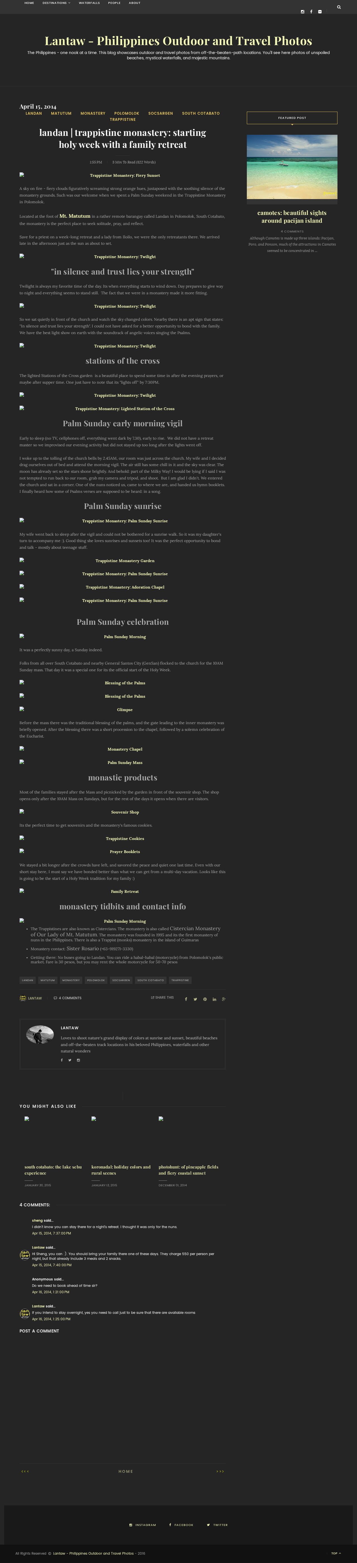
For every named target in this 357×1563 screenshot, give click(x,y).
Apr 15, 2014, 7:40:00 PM (51, 1265)
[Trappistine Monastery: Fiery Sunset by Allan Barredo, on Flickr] (123, 175)
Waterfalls (89, 2)
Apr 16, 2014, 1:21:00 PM (50, 1292)
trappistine (123, 119)
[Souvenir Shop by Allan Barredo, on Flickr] (123, 812)
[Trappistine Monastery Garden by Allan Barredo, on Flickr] (123, 561)
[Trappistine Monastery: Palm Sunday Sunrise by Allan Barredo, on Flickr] (123, 521)
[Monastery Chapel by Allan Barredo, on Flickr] (123, 749)
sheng (37, 1220)
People (114, 2)
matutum (61, 113)
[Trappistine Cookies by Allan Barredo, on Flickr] (123, 839)
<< (27, 1471)
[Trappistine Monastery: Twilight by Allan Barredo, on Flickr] (123, 257)
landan (34, 113)
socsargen (160, 113)
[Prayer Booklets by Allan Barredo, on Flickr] (123, 852)
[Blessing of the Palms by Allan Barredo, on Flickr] (123, 683)
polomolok (126, 113)
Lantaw (35, 998)
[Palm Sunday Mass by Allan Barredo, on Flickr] (123, 763)
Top (334, 1553)
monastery (93, 113)
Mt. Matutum (75, 216)
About (134, 2)
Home (30, 2)
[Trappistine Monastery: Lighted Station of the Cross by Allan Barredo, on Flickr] (123, 409)
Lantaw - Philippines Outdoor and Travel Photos (178, 41)
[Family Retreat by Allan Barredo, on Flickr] (123, 891)
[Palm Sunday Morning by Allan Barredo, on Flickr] (123, 637)
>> (219, 1471)
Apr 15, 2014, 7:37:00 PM (51, 1233)
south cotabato (201, 113)
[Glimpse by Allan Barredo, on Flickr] (123, 710)
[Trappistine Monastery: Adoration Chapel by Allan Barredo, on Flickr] (123, 587)
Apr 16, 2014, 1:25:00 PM (51, 1319)
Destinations (55, 2)
